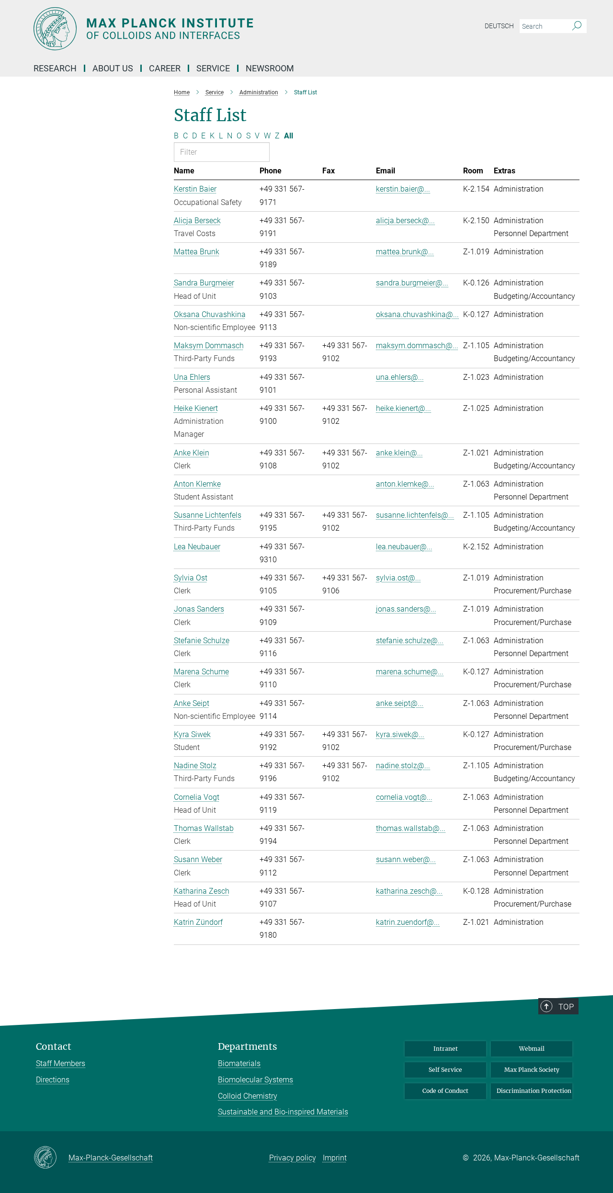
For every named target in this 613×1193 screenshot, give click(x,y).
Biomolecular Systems (255, 1079)
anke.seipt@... (399, 703)
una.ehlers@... (400, 377)
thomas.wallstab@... (410, 828)
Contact (53, 1046)
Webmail (532, 1048)
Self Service (445, 1069)
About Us (112, 68)
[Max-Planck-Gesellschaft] (51, 1158)
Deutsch (499, 26)
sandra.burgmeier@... (412, 282)
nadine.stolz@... (403, 765)
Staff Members (60, 1063)
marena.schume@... (409, 671)
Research (55, 68)
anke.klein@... (399, 452)
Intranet (445, 1048)
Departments (247, 1046)
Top (566, 1006)
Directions (52, 1079)
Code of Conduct (445, 1090)
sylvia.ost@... (398, 577)
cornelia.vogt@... (404, 797)
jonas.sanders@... (406, 609)
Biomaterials (239, 1063)
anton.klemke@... (405, 484)
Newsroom (270, 68)
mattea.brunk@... (405, 251)
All (288, 135)
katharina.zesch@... (409, 891)
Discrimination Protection (534, 1090)
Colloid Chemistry (247, 1096)
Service (213, 68)
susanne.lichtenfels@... (415, 515)
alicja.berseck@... (405, 220)
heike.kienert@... (403, 408)
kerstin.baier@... (403, 188)
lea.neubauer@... (404, 546)
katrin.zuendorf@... (408, 922)
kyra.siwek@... (400, 734)
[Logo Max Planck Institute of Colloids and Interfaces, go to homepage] (213, 28)
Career (165, 68)
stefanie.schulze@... (409, 640)
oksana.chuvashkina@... (417, 314)
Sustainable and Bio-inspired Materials (283, 1111)
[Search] (577, 26)
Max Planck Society (531, 1069)
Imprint (335, 1157)
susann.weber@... (406, 859)
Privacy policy (292, 1157)
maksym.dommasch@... (417, 345)
